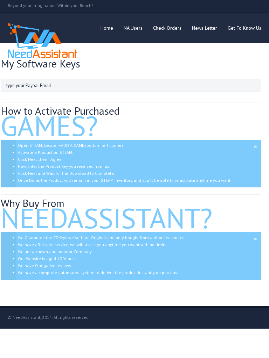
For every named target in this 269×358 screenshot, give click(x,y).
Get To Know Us (244, 28)
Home (107, 28)
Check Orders (167, 28)
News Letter (204, 28)
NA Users (133, 28)
